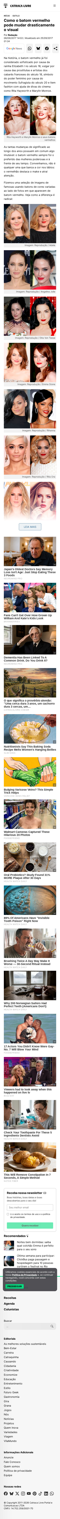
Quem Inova (11, 1427)
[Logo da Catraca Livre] (17, 5)
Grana (7, 1405)
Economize (10, 1374)
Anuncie (8, 1457)
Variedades (10, 1432)
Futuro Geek (11, 1392)
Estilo (16, 16)
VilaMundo (10, 1441)
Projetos (9, 1423)
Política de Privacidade (24, 1274)
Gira (6, 1401)
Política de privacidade (18, 1470)
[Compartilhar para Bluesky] (38, 48)
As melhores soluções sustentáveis (25, 1343)
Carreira (9, 1352)
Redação (12, 35)
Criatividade (11, 1370)
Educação (10, 1379)
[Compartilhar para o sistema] (55, 48)
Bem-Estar (10, 1348)
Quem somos (12, 1466)
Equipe (8, 1475)
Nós (6, 1414)
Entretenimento (13, 1383)
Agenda (9, 1303)
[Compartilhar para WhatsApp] (29, 48)
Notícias (9, 1418)
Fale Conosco (12, 1461)
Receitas (10, 1298)
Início (7, 16)
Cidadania (10, 1365)
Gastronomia (11, 1396)
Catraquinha (11, 1357)
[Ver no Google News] (14, 48)
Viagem (8, 1436)
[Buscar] (52, 1326)
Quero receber (30, 1225)
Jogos (7, 1410)
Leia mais (30, 526)
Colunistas (11, 1309)
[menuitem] (30, 1299)
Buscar (8, 1320)
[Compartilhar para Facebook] (47, 48)
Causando (10, 1361)
